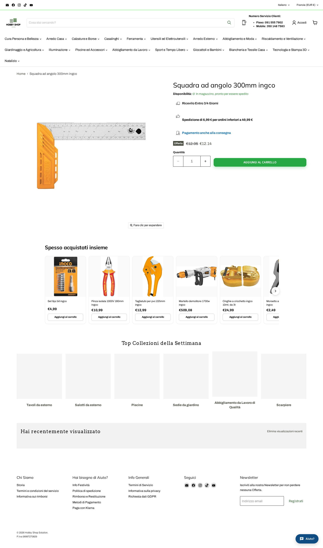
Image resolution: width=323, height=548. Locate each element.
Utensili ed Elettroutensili (168, 39)
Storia (21, 485)
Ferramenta (135, 39)
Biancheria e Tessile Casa (247, 50)
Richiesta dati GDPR (142, 496)
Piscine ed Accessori (90, 50)
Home (21, 74)
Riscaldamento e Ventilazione (282, 39)
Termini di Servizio (140, 485)
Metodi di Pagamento (87, 502)
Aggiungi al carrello (65, 317)
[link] (65, 290)
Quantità (179, 152)
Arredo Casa (55, 39)
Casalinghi (112, 39)
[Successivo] (275, 291)
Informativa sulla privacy (144, 490)
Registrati (296, 501)
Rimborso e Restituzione (89, 496)
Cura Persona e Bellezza (22, 39)
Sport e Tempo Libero (170, 50)
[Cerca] (229, 22)
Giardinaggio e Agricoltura (23, 50)
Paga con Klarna (83, 507)
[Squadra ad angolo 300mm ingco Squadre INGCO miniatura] (28, 241)
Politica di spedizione (87, 490)
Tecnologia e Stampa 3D (290, 50)
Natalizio (11, 61)
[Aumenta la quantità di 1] (206, 161)
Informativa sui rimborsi (32, 496)
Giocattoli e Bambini (207, 50)
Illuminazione (58, 50)
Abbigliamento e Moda (239, 39)
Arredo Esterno (204, 39)
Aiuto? (310, 539)
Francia (306, 5)
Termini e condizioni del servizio (38, 490)
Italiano (282, 5)
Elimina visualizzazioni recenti (284, 431)
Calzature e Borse (84, 39)
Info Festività (81, 485)
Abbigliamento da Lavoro (130, 50)
